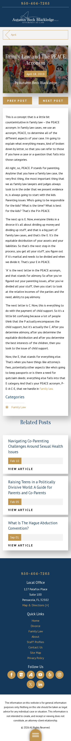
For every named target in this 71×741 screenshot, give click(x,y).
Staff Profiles (35, 642)
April (13, 34)
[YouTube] (40, 675)
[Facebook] (11, 675)
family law (46, 389)
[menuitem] (35, 620)
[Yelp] (50, 675)
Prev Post (17, 101)
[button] (35, 735)
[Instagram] (59, 675)
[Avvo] (31, 675)
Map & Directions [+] (35, 605)
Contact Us (35, 647)
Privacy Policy (35, 658)
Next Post (53, 101)
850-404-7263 (35, 4)
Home (35, 620)
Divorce (35, 626)
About (35, 636)
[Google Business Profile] (21, 675)
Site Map (35, 652)
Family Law (18, 407)
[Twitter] (31, 684)
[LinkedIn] (40, 684)
